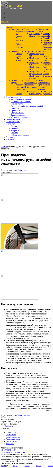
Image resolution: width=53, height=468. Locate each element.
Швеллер (14, 51)
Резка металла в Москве (21, 99)
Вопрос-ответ (16, 130)
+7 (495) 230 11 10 (8, 450)
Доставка (27, 466)
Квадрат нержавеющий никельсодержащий (37, 93)
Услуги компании (13, 97)
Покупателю (11, 124)
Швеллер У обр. (19, 59)
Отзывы (14, 133)
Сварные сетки (17, 113)
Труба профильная (29, 30)
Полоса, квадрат (14, 81)
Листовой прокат (42, 52)
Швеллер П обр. (19, 55)
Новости (14, 128)
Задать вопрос (24, 170)
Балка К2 (47, 40)
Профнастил (16, 110)
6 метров (19, 40)
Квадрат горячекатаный (22, 86)
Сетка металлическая (44, 81)
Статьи (14, 126)
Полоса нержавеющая (21, 95)
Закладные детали (18, 115)
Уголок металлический (30, 81)
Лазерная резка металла (21, 102)
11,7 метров (19, 44)
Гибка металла (17, 104)
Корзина (38, 466)
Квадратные (34, 34)
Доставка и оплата (13, 119)
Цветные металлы (41, 88)
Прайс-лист (11, 435)
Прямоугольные (36, 36)
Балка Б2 (46, 36)
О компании (11, 432)
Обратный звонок (8, 452)
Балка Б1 (46, 34)
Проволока (29, 85)
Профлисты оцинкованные (35, 72)
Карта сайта (21, 452)
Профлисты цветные (34, 77)
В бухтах (19, 47)
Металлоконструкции (20, 117)
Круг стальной (44, 85)
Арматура (15, 29)
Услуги (15, 466)
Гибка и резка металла (20, 135)
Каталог (9, 27)
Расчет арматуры (13, 122)
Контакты (10, 139)
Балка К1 (47, 38)
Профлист (28, 51)
